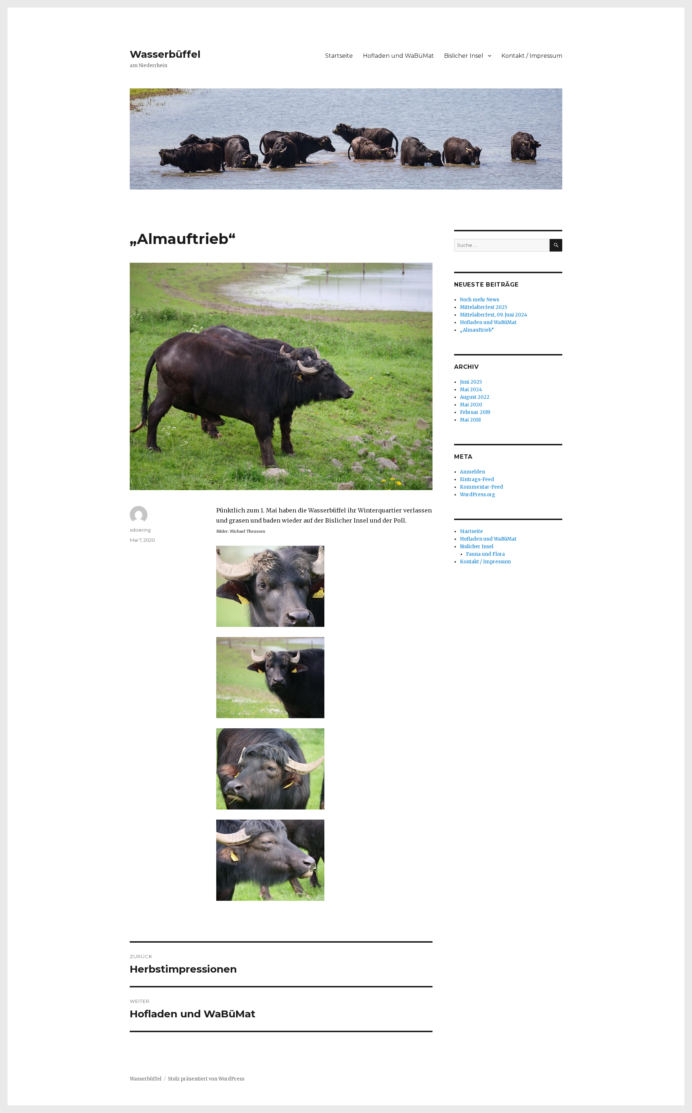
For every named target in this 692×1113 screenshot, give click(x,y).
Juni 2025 (471, 382)
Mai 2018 (470, 420)
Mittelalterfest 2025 (483, 307)
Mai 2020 (471, 405)
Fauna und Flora (485, 554)
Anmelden (472, 472)
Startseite (339, 55)
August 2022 (474, 397)
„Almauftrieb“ (477, 330)
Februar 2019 (475, 412)
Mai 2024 (471, 390)
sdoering (140, 530)
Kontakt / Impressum (531, 55)
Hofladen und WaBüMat (398, 55)
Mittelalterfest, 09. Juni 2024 (493, 315)
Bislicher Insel (463, 55)
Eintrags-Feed (477, 479)
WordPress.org (477, 495)
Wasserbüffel (165, 54)
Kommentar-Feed (481, 487)
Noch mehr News (479, 300)
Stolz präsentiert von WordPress (206, 1079)
